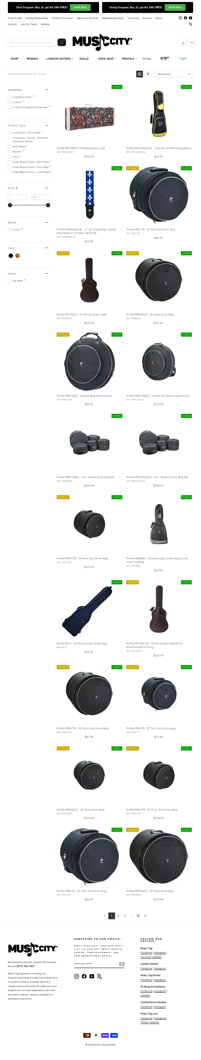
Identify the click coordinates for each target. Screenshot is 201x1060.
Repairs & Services (87, 18)
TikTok (145, 1022)
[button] (139, 74)
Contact (12, 24)
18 (138, 916)
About (158, 18)
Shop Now (80, 7)
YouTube (146, 956)
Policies (147, 18)
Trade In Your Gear (62, 18)
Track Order (15, 18)
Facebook (146, 952)
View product (89, 139)
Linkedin (157, 956)
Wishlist (45, 24)
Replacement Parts (113, 18)
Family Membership (37, 18)
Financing (133, 18)
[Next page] (145, 916)
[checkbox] (11, 256)
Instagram (160, 952)
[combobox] (31, 42)
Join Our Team (29, 24)
